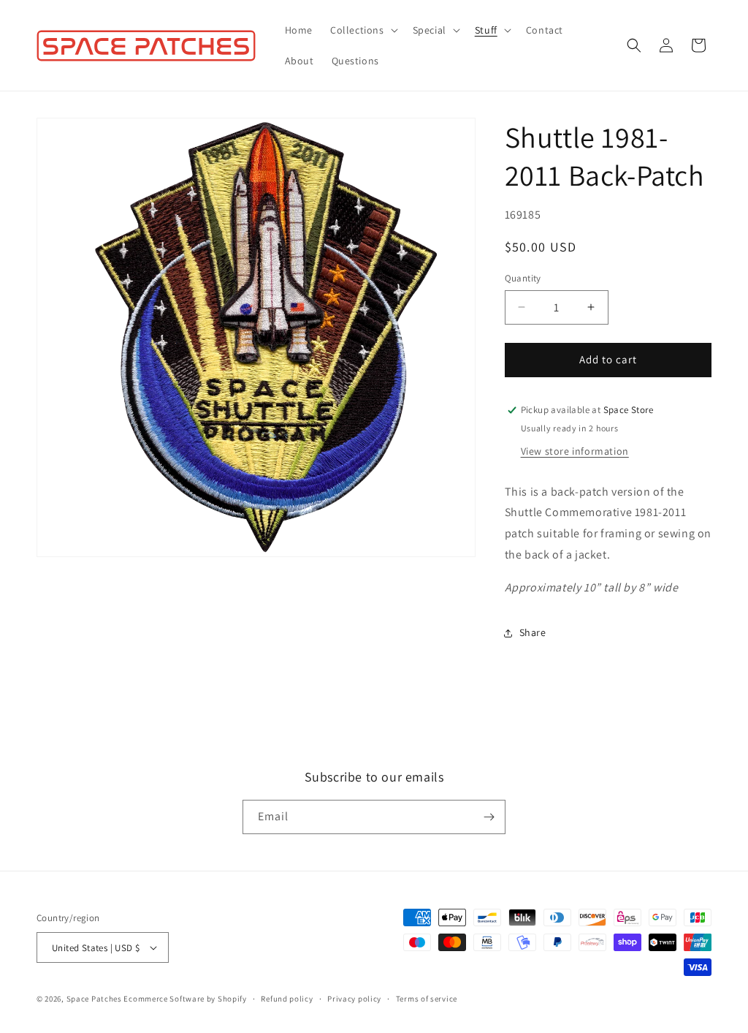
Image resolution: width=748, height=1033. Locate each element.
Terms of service (426, 999)
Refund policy (287, 999)
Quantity (523, 278)
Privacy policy (354, 999)
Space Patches (94, 999)
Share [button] (532, 632)
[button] (362, 30)
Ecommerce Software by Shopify (184, 999)
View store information (575, 451)
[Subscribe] (489, 817)
